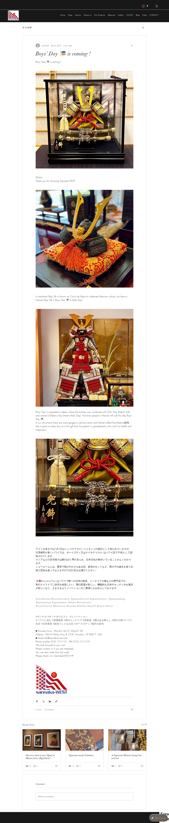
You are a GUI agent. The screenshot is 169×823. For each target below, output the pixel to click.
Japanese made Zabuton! (81, 755)
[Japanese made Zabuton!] (84, 740)
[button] (156, 6)
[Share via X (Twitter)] (43, 701)
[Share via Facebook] (37, 701)
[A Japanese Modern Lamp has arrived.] (127, 740)
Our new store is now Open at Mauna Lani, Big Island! (40, 757)
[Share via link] (56, 701)
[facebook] (147, 6)
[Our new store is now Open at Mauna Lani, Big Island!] (42, 740)
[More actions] (131, 45)
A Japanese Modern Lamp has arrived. (126, 757)
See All (144, 724)
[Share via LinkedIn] (50, 701)
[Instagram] (143, 6)
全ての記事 (27, 27)
